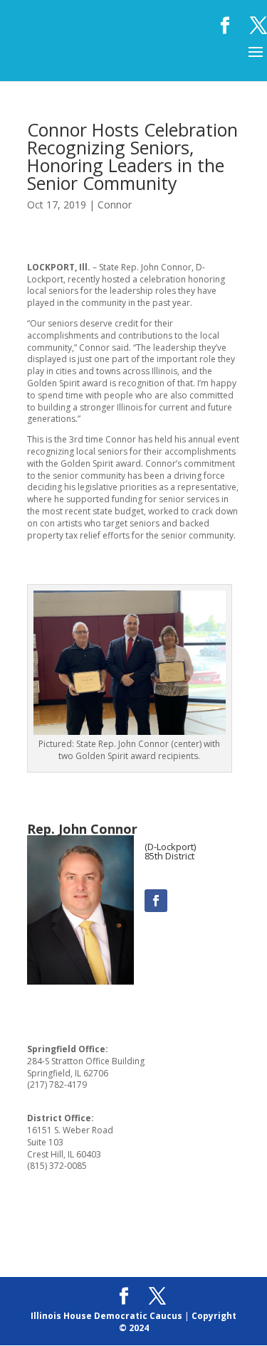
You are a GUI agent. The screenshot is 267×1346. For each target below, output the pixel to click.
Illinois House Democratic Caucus (106, 1316)
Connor (115, 204)
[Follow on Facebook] (156, 900)
